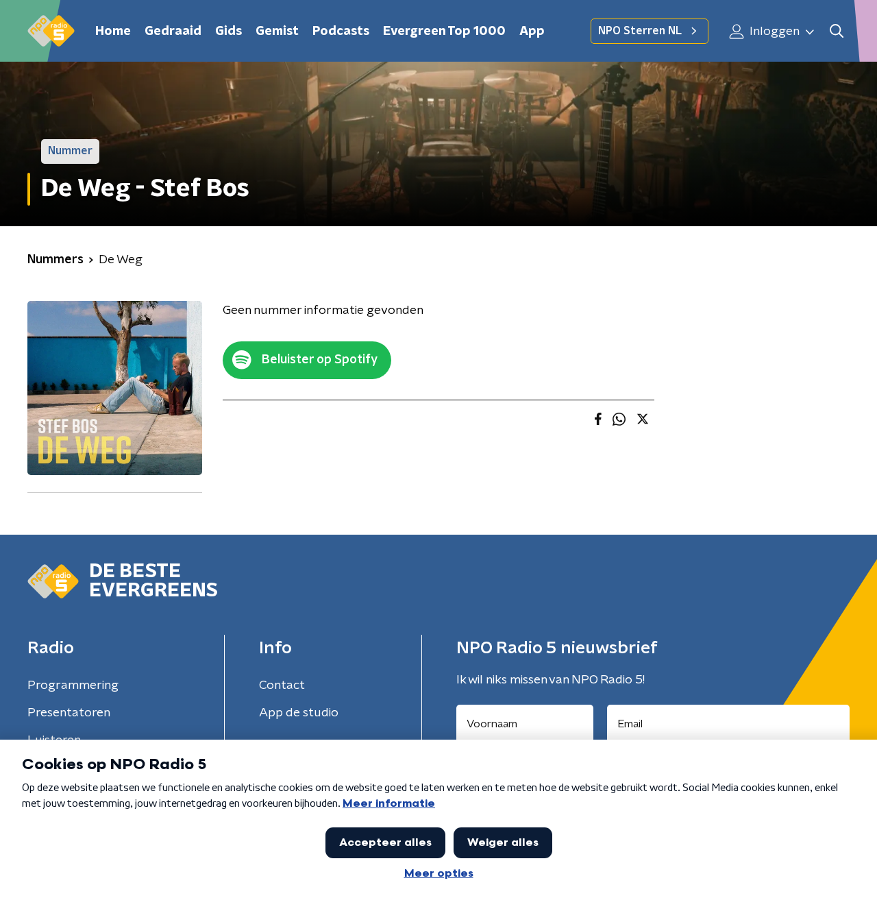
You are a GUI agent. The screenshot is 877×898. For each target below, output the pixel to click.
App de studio (298, 713)
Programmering (73, 685)
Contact (282, 685)
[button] (836, 31)
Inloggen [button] (773, 31)
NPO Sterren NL (640, 30)
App (532, 31)
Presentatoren (68, 713)
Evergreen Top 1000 (444, 31)
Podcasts (340, 31)
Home (113, 31)
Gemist (277, 31)
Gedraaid (173, 31)
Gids (228, 31)
